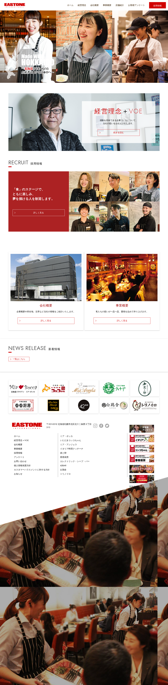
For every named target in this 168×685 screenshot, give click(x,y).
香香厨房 (64, 457)
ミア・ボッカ (66, 436)
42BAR (63, 465)
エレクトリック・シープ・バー (75, 461)
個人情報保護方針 (22, 465)
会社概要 (94, 5)
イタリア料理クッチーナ (71, 448)
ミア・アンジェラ (68, 444)
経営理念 (82, 5)
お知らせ (18, 474)
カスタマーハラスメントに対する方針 (32, 469)
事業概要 (107, 5)
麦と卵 (63, 453)
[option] (84, 46)
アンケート (19, 457)
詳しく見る (38, 212)
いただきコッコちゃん (70, 440)
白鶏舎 (63, 469)
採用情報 (157, 6)
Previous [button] (4, 47)
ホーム (70, 5)
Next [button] (164, 47)
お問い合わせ (20, 461)
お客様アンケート (136, 5)
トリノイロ (65, 474)
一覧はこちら (19, 359)
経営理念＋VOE (21, 440)
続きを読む (118, 132)
